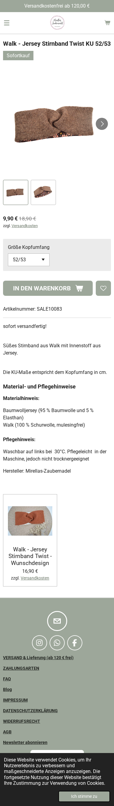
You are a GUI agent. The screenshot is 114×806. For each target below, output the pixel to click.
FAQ (7, 678)
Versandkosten (25, 225)
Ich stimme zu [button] (84, 796)
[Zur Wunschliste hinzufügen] (103, 288)
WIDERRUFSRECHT (21, 721)
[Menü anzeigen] (6, 22)
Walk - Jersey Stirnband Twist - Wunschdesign (30, 556)
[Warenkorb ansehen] (107, 22)
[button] (15, 192)
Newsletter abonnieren (25, 742)
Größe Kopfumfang (29, 247)
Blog (7, 689)
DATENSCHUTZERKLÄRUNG (30, 710)
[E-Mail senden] (57, 621)
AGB (7, 731)
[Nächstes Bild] (102, 124)
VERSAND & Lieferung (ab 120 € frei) (38, 657)
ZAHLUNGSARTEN (21, 668)
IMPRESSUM (15, 700)
